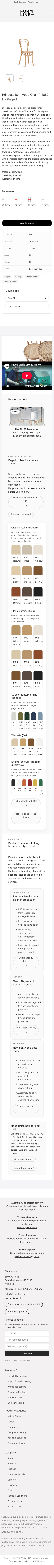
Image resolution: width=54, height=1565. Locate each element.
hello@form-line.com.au (17, 1294)
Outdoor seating (16, 1403)
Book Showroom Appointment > (27, 2)
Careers (12, 1479)
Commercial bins (16, 1443)
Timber (32, 248)
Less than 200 (35, 269)
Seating (18, 277)
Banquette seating (17, 1432)
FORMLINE (26, 1558)
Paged (12, 99)
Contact (12, 1490)
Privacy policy (15, 1501)
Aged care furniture (17, 1397)
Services (12, 1463)
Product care (14, 1506)
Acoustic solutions (17, 1437)
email (36, 1256)
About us (12, 1458)
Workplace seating (17, 1386)
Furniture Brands (10, 281)
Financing (12, 1485)
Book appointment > (27, 1227)
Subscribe (27, 1353)
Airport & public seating (19, 1381)
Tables (11, 1421)
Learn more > (27, 1242)
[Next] (44, 45)
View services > (27, 1209)
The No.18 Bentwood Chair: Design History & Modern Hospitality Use (27, 432)
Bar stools (13, 1427)
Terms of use (15, 1561)
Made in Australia (16, 1474)
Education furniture (17, 1392)
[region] (27, 351)
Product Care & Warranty (34, 1561)
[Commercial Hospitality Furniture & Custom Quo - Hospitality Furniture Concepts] (27, 13)
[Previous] (7, 45)
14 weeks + (34, 241)
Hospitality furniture (17, 1376)
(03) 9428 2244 (23, 1256)
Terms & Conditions (17, 1495)
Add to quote (27, 223)
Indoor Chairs (32, 277)
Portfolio (12, 1469)
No (30, 234)
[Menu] (50, 13)
